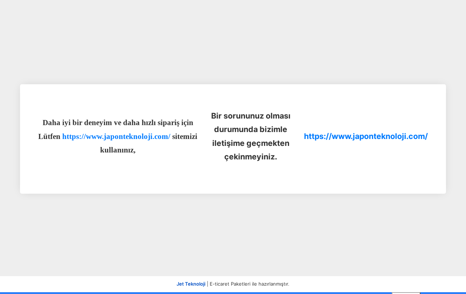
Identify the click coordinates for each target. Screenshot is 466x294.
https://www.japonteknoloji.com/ (366, 136)
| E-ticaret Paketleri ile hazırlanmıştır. (233, 284)
